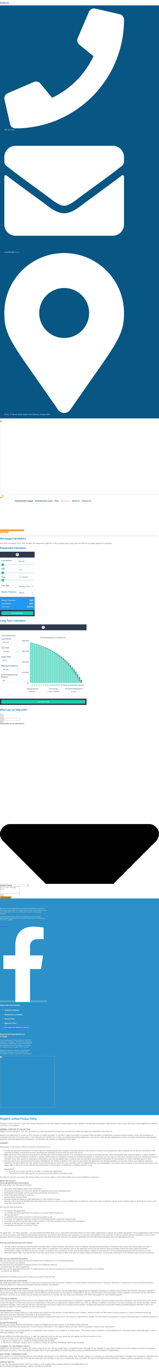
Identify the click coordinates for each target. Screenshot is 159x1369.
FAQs (57, 501)
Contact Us (86, 501)
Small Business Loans (44, 501)
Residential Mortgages (24, 501)
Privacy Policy (9, 1019)
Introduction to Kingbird (13, 1014)
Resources (65, 501)
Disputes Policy (10, 1023)
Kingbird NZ (4, 3)
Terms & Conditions (11, 1010)
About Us (76, 501)
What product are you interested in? (12, 723)
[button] (65, 501)
